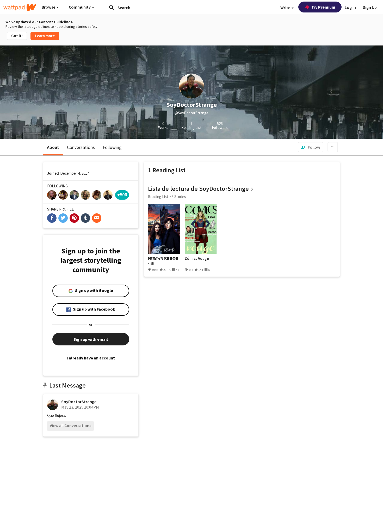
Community (80, 7)
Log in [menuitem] (350, 7)
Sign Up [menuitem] (370, 7)
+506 (122, 195)
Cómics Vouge (197, 258)
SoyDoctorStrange (78, 401)
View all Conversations (70, 425)
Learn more (45, 35)
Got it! (17, 35)
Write (285, 7)
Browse (49, 7)
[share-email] (96, 218)
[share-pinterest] (74, 218)
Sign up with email (90, 339)
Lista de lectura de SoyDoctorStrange (198, 189)
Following (112, 147)
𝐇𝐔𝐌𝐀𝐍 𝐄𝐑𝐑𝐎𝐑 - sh (163, 260)
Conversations (81, 147)
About (53, 147)
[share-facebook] (52, 218)
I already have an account (91, 357)
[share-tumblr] (85, 218)
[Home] (19, 8)
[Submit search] (111, 7)
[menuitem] (310, 147)
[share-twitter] (63, 218)
